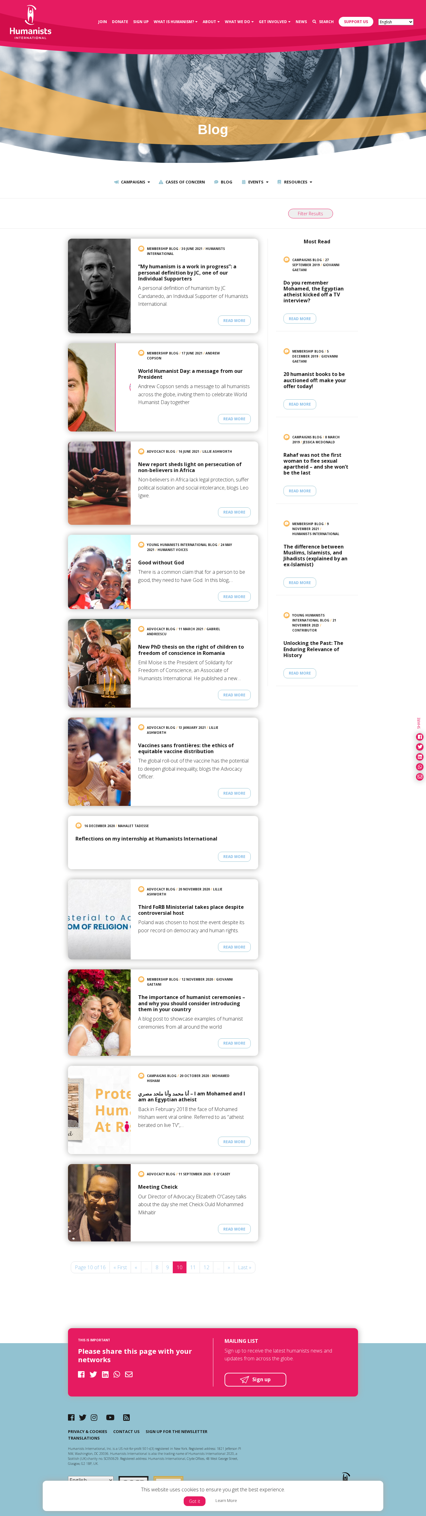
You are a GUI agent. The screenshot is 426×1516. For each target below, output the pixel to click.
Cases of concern (185, 182)
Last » (244, 1267)
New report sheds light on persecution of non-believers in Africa (190, 467)
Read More (234, 320)
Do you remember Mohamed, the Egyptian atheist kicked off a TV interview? (313, 292)
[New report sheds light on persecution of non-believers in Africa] (99, 483)
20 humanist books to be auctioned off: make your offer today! (314, 380)
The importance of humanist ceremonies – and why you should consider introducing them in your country (191, 1003)
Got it (194, 1501)
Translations (84, 1438)
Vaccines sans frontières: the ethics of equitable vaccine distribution (186, 748)
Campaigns (132, 182)
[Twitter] (82, 1417)
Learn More (226, 1500)
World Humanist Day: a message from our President (190, 374)
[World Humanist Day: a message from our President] (99, 387)
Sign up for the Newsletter (176, 1431)
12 (206, 1267)
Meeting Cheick (158, 1187)
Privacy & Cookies (87, 1431)
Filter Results (310, 214)
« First (120, 1267)
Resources (295, 182)
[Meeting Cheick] (99, 1202)
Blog (226, 182)
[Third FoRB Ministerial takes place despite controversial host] (99, 919)
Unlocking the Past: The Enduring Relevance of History (313, 649)
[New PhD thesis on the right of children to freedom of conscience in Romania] (99, 663)
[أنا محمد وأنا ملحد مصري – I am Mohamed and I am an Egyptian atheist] (99, 1110)
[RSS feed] (126, 1417)
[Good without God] (99, 572)
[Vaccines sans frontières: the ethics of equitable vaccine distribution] (99, 762)
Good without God (161, 563)
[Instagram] (94, 1417)
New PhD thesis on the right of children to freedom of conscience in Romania (191, 650)
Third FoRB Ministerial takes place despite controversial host (191, 910)
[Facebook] (71, 1417)
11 (193, 1267)
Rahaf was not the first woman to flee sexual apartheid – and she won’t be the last (315, 464)
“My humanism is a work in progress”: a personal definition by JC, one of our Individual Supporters (187, 273)
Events (255, 182)
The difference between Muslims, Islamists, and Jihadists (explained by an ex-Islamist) (315, 556)
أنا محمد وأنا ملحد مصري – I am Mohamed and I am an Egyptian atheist (191, 1097)
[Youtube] (110, 1417)
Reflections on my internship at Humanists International (146, 839)
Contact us (126, 1431)
